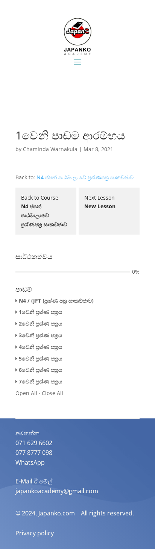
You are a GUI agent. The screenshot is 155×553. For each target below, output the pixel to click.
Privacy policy (34, 533)
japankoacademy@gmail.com (56, 491)
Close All (52, 393)
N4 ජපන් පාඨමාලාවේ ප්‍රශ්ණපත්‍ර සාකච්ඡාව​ (85, 177)
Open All (26, 393)
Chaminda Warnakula (50, 149)
